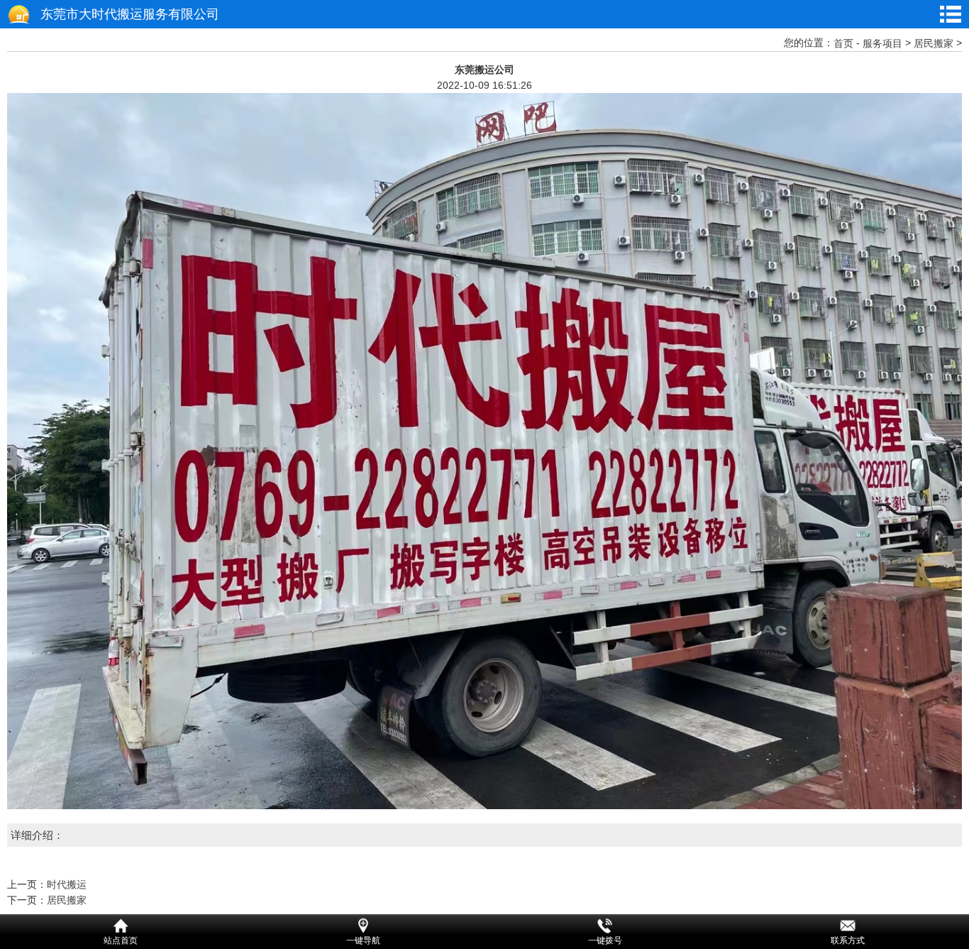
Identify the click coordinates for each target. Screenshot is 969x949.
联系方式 (848, 940)
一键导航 (363, 940)
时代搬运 (67, 884)
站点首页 (121, 940)
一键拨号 (605, 940)
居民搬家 (933, 43)
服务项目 (882, 43)
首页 (843, 43)
